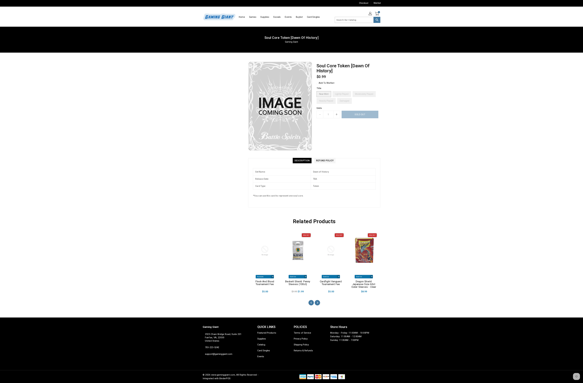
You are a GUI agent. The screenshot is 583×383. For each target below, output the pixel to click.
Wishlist (377, 3)
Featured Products (266, 332)
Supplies (261, 338)
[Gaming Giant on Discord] (233, 3)
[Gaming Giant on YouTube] (227, 3)
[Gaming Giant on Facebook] (198, 3)
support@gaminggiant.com (218, 354)
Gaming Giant (291, 42)
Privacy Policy (301, 338)
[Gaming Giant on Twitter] (204, 3)
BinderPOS (225, 378)
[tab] (302, 160)
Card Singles (263, 350)
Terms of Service (302, 332)
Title (319, 88)
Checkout (363, 3)
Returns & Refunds (303, 350)
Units (319, 108)
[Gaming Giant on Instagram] (215, 3)
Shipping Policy (301, 344)
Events (260, 356)
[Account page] (370, 14)
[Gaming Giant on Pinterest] (210, 3)
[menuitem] (242, 17)
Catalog (261, 344)
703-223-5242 (212, 347)
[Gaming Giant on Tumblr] (221, 3)
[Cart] (377, 14)
